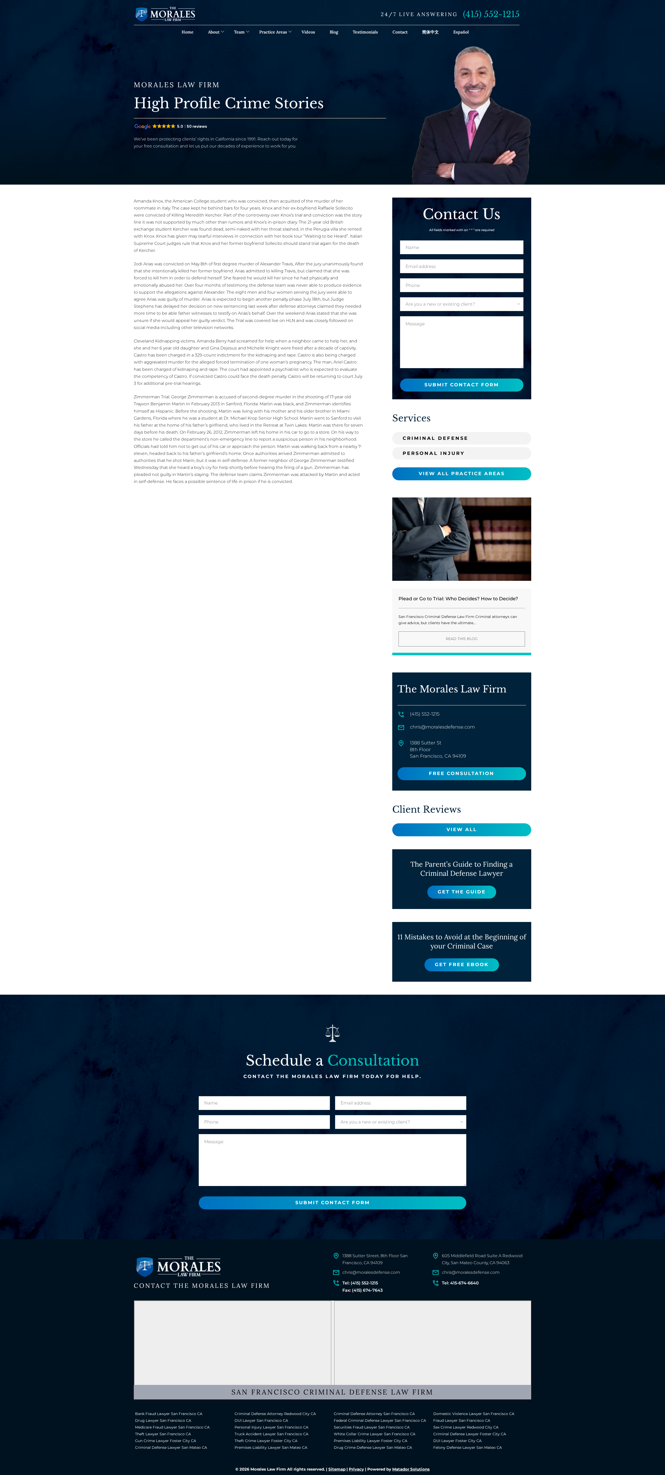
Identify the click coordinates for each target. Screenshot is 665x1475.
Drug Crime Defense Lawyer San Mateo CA (373, 1447)
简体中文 (430, 32)
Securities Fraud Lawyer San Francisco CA (372, 1427)
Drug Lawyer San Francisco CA (163, 1420)
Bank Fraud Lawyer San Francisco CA (168, 1413)
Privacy (356, 1469)
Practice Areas (273, 32)
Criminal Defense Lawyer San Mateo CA (171, 1447)
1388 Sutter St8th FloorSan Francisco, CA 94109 (438, 749)
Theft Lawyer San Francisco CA (163, 1434)
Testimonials (365, 32)
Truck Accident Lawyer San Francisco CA (271, 1434)
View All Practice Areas (462, 473)
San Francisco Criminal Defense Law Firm (332, 1392)
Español (461, 32)
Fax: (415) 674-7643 (362, 1290)
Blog (334, 32)
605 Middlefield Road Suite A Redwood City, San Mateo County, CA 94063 (482, 1259)
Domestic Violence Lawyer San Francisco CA (473, 1413)
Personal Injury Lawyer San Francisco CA (271, 1427)
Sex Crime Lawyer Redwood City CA (465, 1427)
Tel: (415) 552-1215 (360, 1283)
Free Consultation (461, 773)
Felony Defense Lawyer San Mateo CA (467, 1447)
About (214, 32)
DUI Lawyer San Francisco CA (261, 1420)
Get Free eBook (462, 964)
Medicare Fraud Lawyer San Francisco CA (172, 1427)
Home (188, 32)
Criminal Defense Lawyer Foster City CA (469, 1434)
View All (462, 829)
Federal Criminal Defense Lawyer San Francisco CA (380, 1420)
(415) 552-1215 (491, 14)
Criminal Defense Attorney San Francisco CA (374, 1413)
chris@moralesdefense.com (442, 727)
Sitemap (336, 1469)
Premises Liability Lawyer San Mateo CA (271, 1447)
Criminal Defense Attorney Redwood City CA (275, 1413)
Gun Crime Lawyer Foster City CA (165, 1440)
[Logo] (178, 1267)
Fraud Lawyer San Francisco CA (461, 1420)
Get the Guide (462, 892)
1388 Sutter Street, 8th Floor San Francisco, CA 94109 (375, 1259)
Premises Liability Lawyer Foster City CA (370, 1440)
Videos (308, 32)
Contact (400, 32)
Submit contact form (461, 385)
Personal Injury (434, 453)
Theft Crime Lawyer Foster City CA (266, 1440)
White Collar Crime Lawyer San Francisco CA (374, 1434)
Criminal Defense (435, 438)
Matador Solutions (411, 1469)
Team (239, 32)
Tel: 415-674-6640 (460, 1283)
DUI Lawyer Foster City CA (457, 1440)
